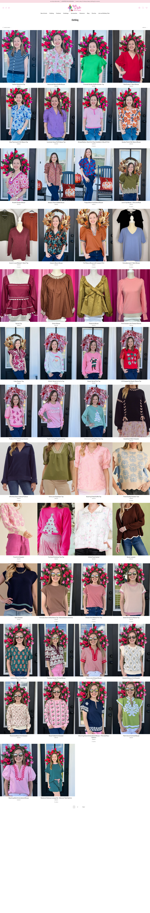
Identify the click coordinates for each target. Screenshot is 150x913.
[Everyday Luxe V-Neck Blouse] (131, 235)
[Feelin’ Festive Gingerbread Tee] (56, 411)
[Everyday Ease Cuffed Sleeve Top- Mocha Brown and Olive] (56, 589)
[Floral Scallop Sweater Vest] (131, 468)
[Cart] (146, 7)
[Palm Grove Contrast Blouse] (131, 708)
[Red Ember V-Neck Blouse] (131, 56)
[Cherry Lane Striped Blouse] (93, 650)
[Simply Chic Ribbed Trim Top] (93, 589)
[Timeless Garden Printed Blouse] (56, 650)
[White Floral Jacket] (93, 529)
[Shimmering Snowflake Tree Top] (93, 411)
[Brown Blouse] (56, 295)
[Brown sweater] (131, 529)
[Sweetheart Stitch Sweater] (131, 411)
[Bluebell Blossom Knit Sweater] (131, 650)
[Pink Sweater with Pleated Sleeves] (131, 295)
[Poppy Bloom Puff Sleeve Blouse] (93, 174)
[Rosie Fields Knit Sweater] (56, 708)
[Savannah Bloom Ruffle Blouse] (56, 56)
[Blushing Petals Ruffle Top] (93, 468)
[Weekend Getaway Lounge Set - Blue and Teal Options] (56, 770)
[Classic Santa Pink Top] (93, 353)
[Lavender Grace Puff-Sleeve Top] (56, 114)
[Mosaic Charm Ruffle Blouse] (56, 174)
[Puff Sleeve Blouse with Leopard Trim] (93, 235)
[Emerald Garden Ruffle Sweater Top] (93, 56)
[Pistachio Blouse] (93, 295)
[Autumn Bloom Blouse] (56, 235)
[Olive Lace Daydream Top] (56, 468)
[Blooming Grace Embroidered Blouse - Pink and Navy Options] (93, 708)
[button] (143, 7)
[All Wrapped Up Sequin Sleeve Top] (131, 353)
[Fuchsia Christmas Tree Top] (56, 529)
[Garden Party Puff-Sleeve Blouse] (131, 114)
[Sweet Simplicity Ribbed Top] (131, 589)
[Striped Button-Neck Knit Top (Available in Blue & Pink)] (93, 114)
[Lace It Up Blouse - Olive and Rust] (131, 174)
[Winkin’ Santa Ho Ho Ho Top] (56, 353)
